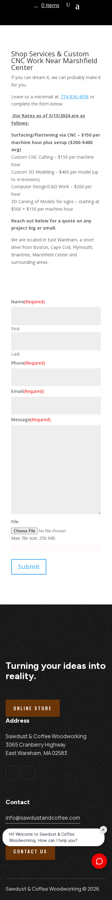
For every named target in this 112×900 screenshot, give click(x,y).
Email (27, 391)
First (15, 329)
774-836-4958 (75, 97)
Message (31, 419)
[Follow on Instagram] (28, 773)
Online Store (32, 708)
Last (15, 354)
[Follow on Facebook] (12, 773)
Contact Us (30, 851)
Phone (28, 363)
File (14, 522)
